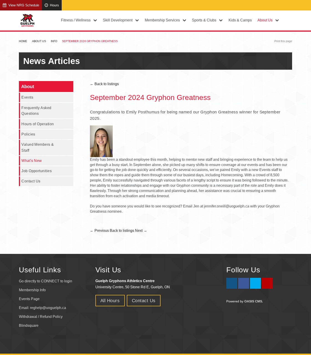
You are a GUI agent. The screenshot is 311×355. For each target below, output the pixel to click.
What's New (31, 160)
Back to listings (104, 84)
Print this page (283, 41)
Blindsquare (29, 325)
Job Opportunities (36, 171)
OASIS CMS (253, 301)
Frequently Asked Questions (36, 111)
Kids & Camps (240, 20)
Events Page (29, 299)
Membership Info (32, 290)
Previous (99, 230)
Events (27, 97)
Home (23, 41)
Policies (28, 134)
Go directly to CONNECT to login (45, 281)
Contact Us (31, 181)
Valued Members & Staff (37, 147)
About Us (39, 41)
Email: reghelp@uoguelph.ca (42, 308)
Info (54, 41)
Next (141, 230)
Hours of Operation (37, 124)
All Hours (110, 300)
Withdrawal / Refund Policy (41, 317)
